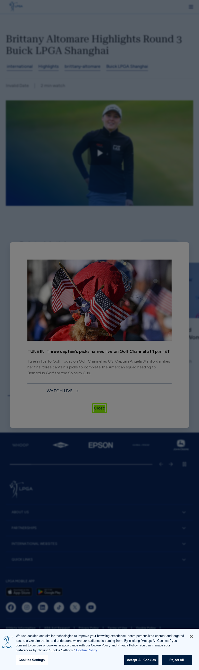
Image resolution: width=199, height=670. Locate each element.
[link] (63, 391)
